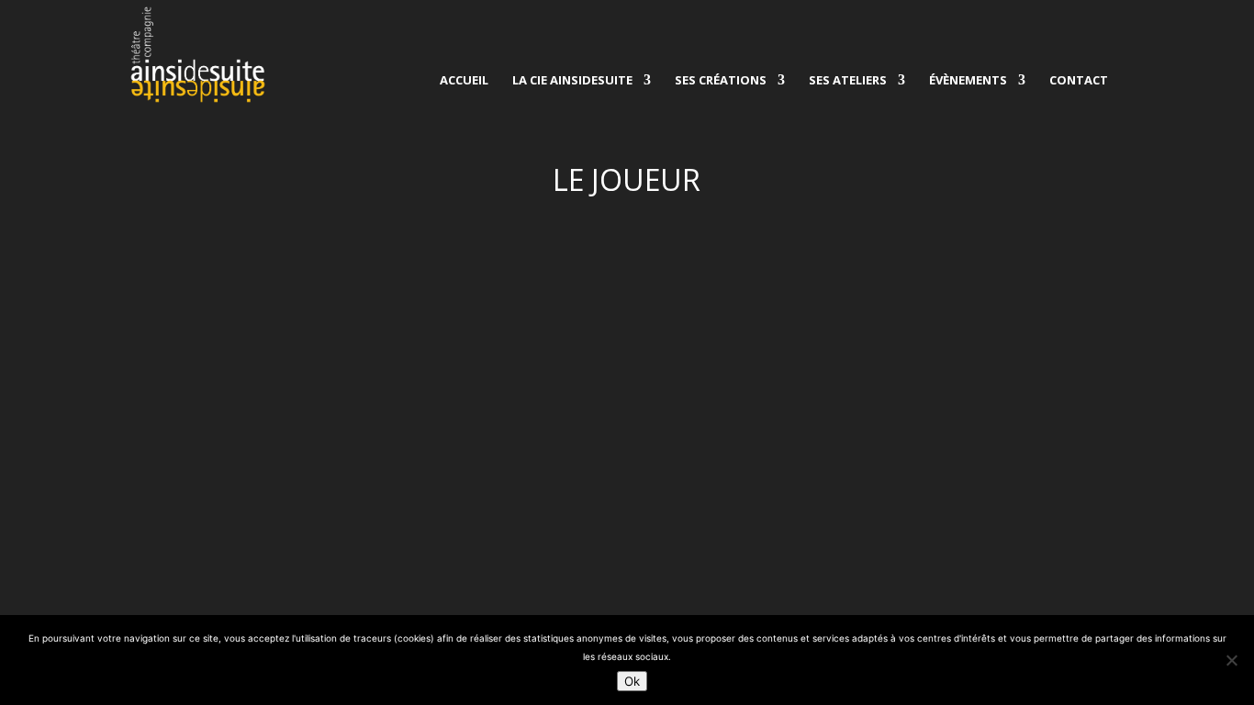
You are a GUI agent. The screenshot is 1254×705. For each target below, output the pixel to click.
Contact (1078, 80)
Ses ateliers (848, 80)
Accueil (464, 80)
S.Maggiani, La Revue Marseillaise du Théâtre (321, 276)
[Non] (1231, 660)
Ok (632, 681)
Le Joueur (172, 304)
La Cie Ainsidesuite (572, 80)
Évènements (968, 80)
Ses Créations (721, 80)
